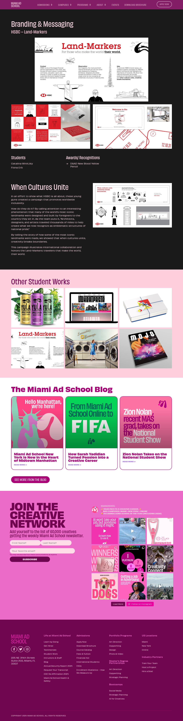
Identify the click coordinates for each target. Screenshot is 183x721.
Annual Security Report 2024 (58, 666)
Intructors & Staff (53, 658)
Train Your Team (150, 663)
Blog (46, 662)
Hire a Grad (147, 671)
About (100, 4)
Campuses (63, 4)
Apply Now (164, 4)
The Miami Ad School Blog (62, 389)
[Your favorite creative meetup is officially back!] (160, 558)
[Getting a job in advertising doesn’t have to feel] (132, 586)
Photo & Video (116, 654)
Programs (82, 4)
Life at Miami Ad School (57, 635)
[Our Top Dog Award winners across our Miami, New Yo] (105, 586)
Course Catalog (84, 650)
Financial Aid (82, 658)
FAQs (79, 666)
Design (112, 650)
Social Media (115, 690)
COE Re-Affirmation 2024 (56, 674)
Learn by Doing (51, 642)
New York (146, 646)
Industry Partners (152, 656)
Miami (145, 642)
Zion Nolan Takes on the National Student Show (145, 455)
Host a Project (149, 667)
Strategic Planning (118, 677)
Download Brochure (135, 4)
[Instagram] (27, 649)
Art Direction (115, 642)
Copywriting (115, 646)
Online (145, 650)
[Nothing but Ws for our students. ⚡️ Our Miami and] (105, 558)
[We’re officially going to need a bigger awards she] (160, 531)
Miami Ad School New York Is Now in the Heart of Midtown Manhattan (36, 457)
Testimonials (50, 650)
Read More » (20, 465)
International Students (88, 662)
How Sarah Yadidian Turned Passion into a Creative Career (88, 457)
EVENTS (115, 4)
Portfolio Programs (120, 635)
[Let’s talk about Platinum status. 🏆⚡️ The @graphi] (132, 558)
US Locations (149, 635)
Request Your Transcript (56, 670)
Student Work (51, 654)
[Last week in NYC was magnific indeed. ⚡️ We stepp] (160, 586)
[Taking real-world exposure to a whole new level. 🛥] (132, 531)
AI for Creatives (116, 698)
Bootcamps (116, 684)
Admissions (43, 4)
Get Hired (48, 646)
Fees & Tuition (83, 654)
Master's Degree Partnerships (118, 661)
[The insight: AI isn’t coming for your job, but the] (105, 531)
